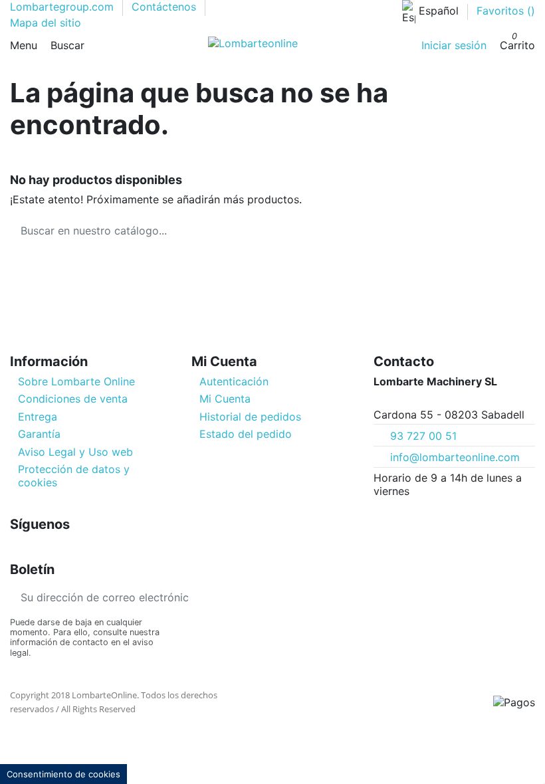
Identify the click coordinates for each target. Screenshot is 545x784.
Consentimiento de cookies (63, 774)
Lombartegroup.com (63, 6)
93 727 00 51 (423, 435)
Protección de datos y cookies (74, 475)
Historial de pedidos (250, 416)
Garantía (39, 434)
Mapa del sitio (45, 22)
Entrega (37, 416)
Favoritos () (506, 10)
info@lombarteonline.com (455, 457)
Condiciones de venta (73, 398)
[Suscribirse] (209, 597)
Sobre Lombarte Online (76, 381)
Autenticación (234, 381)
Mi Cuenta (225, 398)
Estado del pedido (245, 434)
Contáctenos (165, 6)
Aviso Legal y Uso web (75, 451)
